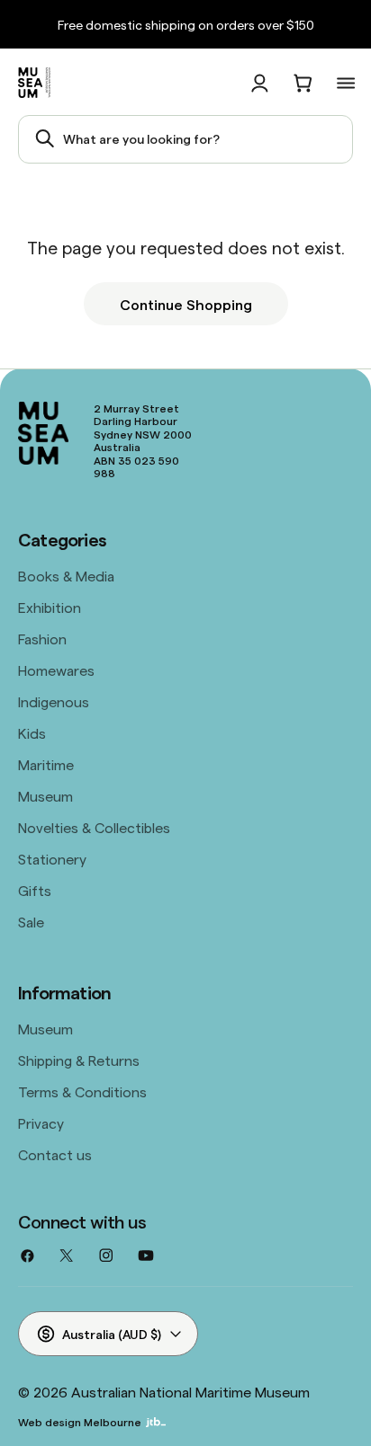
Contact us (55, 1154)
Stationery (52, 858)
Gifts (34, 890)
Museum (45, 795)
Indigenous (53, 701)
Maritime (46, 764)
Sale (31, 921)
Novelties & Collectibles (94, 827)
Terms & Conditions (82, 1091)
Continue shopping (186, 304)
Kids (32, 732)
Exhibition (49, 607)
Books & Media (66, 575)
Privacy (41, 1122)
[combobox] (185, 138)
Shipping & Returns (79, 1060)
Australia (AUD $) (111, 1334)
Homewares (56, 670)
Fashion (42, 638)
